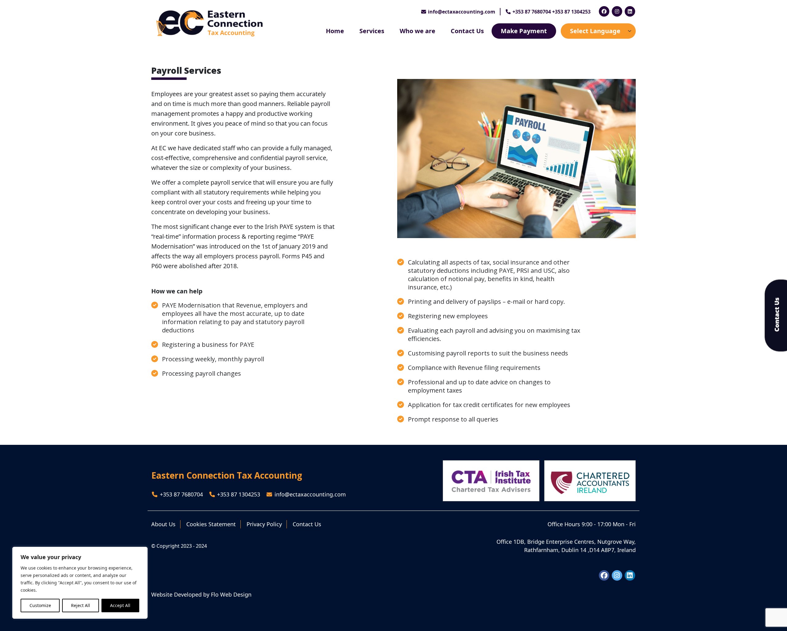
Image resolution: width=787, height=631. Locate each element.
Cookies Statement (211, 524)
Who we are (417, 31)
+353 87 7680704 (180, 494)
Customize (40, 605)
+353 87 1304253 (238, 494)
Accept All (120, 605)
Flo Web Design (231, 594)
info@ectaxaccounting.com (461, 11)
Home (335, 31)
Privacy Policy (264, 524)
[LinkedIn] (630, 11)
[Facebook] (604, 11)
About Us (163, 524)
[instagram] (617, 11)
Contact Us (467, 31)
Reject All (80, 605)
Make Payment (524, 31)
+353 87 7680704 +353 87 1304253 (551, 11)
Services (371, 31)
